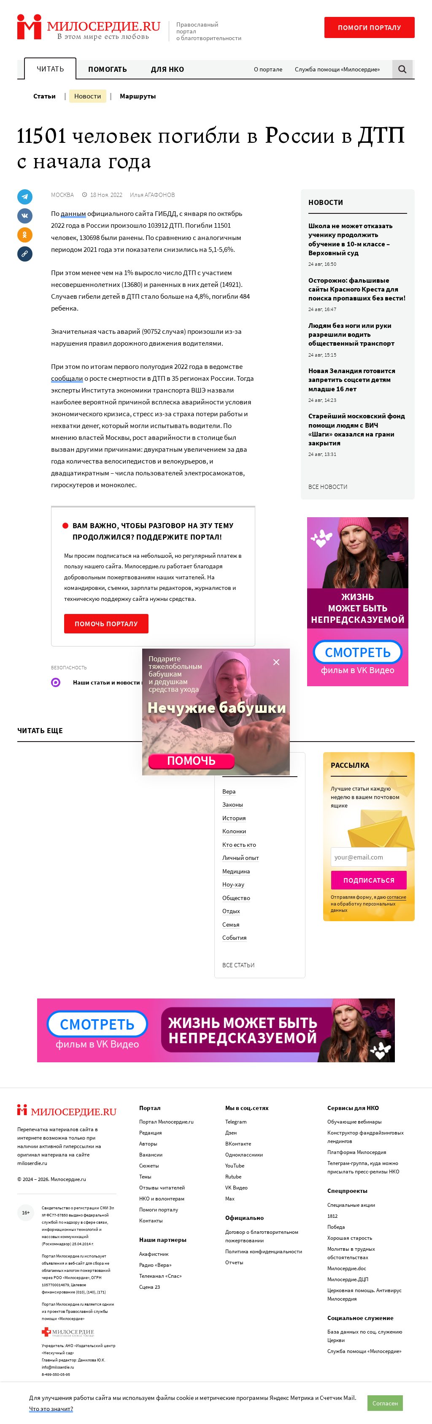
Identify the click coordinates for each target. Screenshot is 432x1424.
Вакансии (150, 1154)
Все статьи (238, 965)
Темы (145, 1176)
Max (230, 1198)
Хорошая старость (349, 1237)
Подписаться (368, 880)
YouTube (234, 1165)
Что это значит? (51, 1409)
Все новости (328, 487)
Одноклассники (244, 1154)
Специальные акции (351, 1204)
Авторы (148, 1143)
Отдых (231, 911)
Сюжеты (149, 1165)
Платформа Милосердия (356, 1152)
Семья (231, 924)
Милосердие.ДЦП (347, 1279)
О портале (268, 69)
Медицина (236, 871)
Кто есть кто (239, 844)
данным (73, 213)
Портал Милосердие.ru (166, 1121)
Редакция (150, 1132)
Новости (87, 96)
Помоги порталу (369, 27)
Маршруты (138, 96)
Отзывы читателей (162, 1187)
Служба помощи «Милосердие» (337, 69)
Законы (232, 804)
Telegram (236, 1121)
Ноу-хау (233, 884)
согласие (396, 897)
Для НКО (167, 69)
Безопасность (69, 667)
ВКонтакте (238, 1143)
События (234, 937)
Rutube (233, 1176)
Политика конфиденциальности (263, 1251)
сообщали (67, 378)
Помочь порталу (106, 623)
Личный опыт (240, 858)
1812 (332, 1215)
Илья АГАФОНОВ (152, 195)
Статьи (44, 96)
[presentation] (369, 857)
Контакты (151, 1220)
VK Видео (236, 1187)
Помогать (107, 69)
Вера (229, 791)
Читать (50, 69)
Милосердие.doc (346, 1268)
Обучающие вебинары (354, 1121)
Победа (336, 1226)
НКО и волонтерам (161, 1198)
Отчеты (234, 1262)
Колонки (234, 831)
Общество (236, 898)
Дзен (231, 1132)
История (234, 818)
